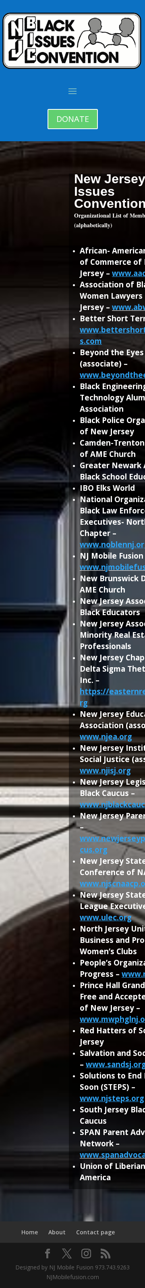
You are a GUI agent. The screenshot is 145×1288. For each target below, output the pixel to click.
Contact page (95, 1232)
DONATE (72, 118)
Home (29, 1232)
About (57, 1232)
